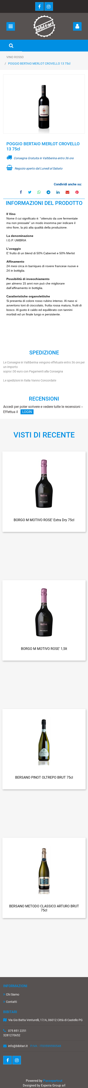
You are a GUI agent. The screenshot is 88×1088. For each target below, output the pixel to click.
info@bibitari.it (18, 1046)
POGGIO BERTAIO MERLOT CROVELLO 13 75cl (39, 63)
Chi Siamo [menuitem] (12, 994)
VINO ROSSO (15, 57)
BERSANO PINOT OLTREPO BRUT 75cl (44, 777)
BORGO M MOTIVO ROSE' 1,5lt (44, 649)
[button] (44, 104)
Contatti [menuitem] (11, 1001)
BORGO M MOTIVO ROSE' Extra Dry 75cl (44, 520)
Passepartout (52, 1081)
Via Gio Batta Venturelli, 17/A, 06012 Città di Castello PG (45, 1020)
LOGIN (27, 412)
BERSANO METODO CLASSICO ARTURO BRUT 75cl (44, 908)
